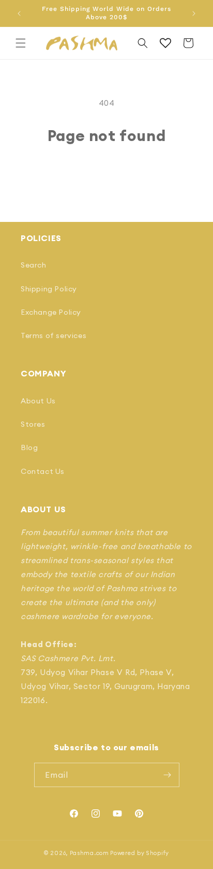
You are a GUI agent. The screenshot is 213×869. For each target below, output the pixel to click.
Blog (29, 447)
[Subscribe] (167, 775)
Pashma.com (89, 853)
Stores (33, 424)
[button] (20, 43)
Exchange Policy (51, 312)
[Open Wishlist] (165, 43)
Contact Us (43, 471)
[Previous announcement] (19, 13)
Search (34, 265)
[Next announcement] (193, 13)
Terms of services (53, 335)
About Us (38, 400)
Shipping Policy (49, 288)
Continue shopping (106, 173)
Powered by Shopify (139, 853)
